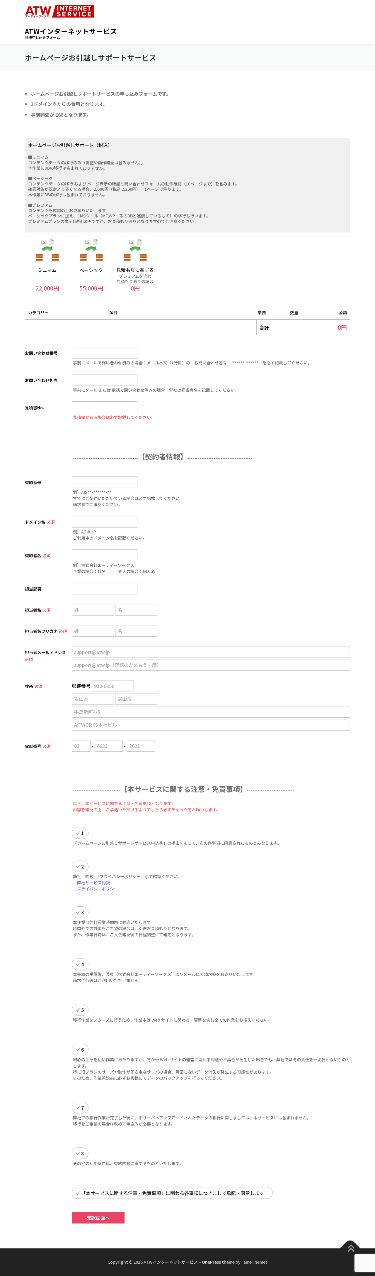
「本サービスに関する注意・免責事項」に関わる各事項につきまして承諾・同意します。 (174, 1192)
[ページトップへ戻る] (350, 1248)
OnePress (211, 1262)
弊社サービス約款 (93, 882)
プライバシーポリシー (97, 889)
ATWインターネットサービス (71, 31)
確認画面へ (98, 1217)
